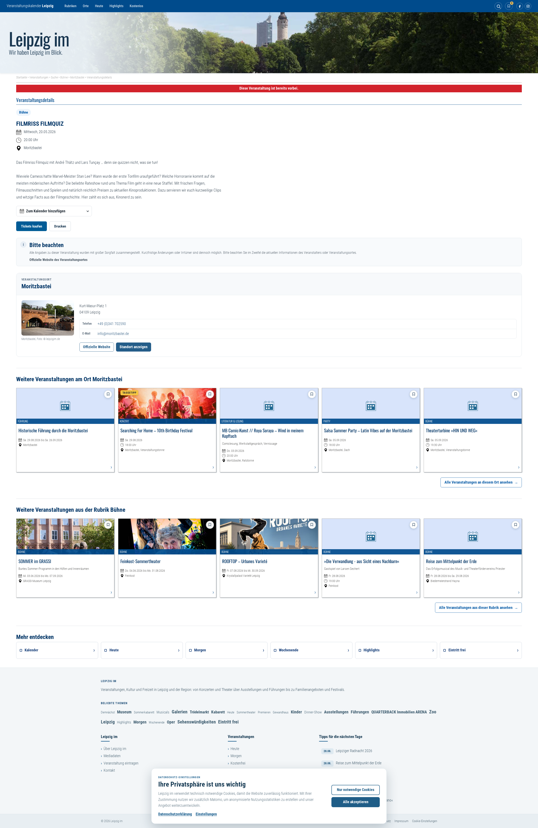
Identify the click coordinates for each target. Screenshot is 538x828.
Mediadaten (112, 756)
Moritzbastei (77, 77)
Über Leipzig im (115, 749)
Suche (54, 77)
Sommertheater (246, 712)
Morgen (139, 722)
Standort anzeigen (134, 347)
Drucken (60, 226)
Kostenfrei (238, 763)
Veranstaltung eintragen (121, 763)
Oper (171, 722)
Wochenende (157, 722)
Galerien (179, 711)
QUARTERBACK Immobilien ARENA (399, 712)
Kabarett (218, 712)
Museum (124, 711)
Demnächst (108, 712)
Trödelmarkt (199, 712)
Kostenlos (136, 6)
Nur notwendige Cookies (355, 790)
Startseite (21, 77)
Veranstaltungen (38, 77)
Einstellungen (206, 814)
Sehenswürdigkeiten (196, 722)
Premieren (264, 712)
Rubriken (70, 6)
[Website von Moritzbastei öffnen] (47, 318)
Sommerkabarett (144, 712)
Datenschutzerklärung (175, 814)
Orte (86, 6)
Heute (99, 6)
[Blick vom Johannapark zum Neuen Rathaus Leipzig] (269, 42)
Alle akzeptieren (355, 802)
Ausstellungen (336, 711)
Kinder (296, 711)
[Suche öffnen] (498, 6)
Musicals (163, 712)
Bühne (64, 77)
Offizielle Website (96, 347)
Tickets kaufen (31, 226)
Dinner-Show (313, 712)
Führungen (360, 711)
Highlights (116, 6)
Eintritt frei (228, 722)
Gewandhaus (281, 712)
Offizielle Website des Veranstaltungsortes (58, 260)
